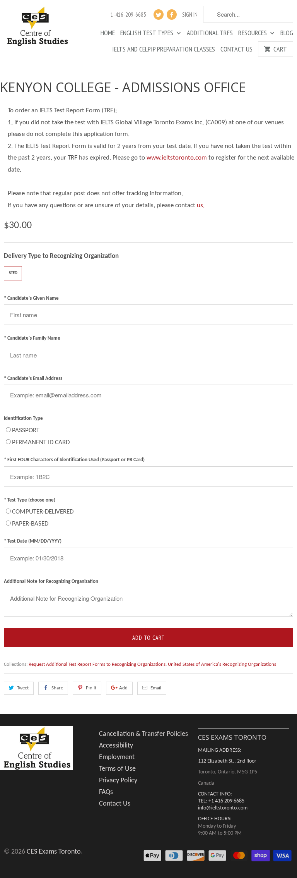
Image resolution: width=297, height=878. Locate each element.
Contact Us (236, 49)
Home (108, 33)
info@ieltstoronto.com (223, 808)
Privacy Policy (118, 780)
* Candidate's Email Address (33, 378)
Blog (286, 33)
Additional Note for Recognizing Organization (51, 581)
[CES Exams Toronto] (37, 27)
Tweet (23, 688)
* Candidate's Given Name (31, 298)
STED (13, 273)
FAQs (106, 792)
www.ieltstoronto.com (177, 158)
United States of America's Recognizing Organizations (222, 664)
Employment (117, 757)
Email (155, 688)
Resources (253, 33)
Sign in (190, 14)
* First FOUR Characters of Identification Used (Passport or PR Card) (74, 459)
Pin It (91, 688)
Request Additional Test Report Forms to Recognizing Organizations (97, 664)
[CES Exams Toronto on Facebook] (172, 14)
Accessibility (116, 745)
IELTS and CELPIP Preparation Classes (163, 49)
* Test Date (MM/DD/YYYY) (32, 541)
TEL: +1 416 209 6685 (221, 801)
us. (201, 205)
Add (123, 688)
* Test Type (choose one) (29, 500)
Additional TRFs (210, 33)
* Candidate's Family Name (32, 338)
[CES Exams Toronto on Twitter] (159, 14)
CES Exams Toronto (54, 852)
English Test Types (147, 33)
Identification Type (23, 418)
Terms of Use (117, 769)
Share (57, 688)
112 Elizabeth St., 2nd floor (227, 761)
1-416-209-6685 (128, 14)
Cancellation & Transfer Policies (143, 734)
